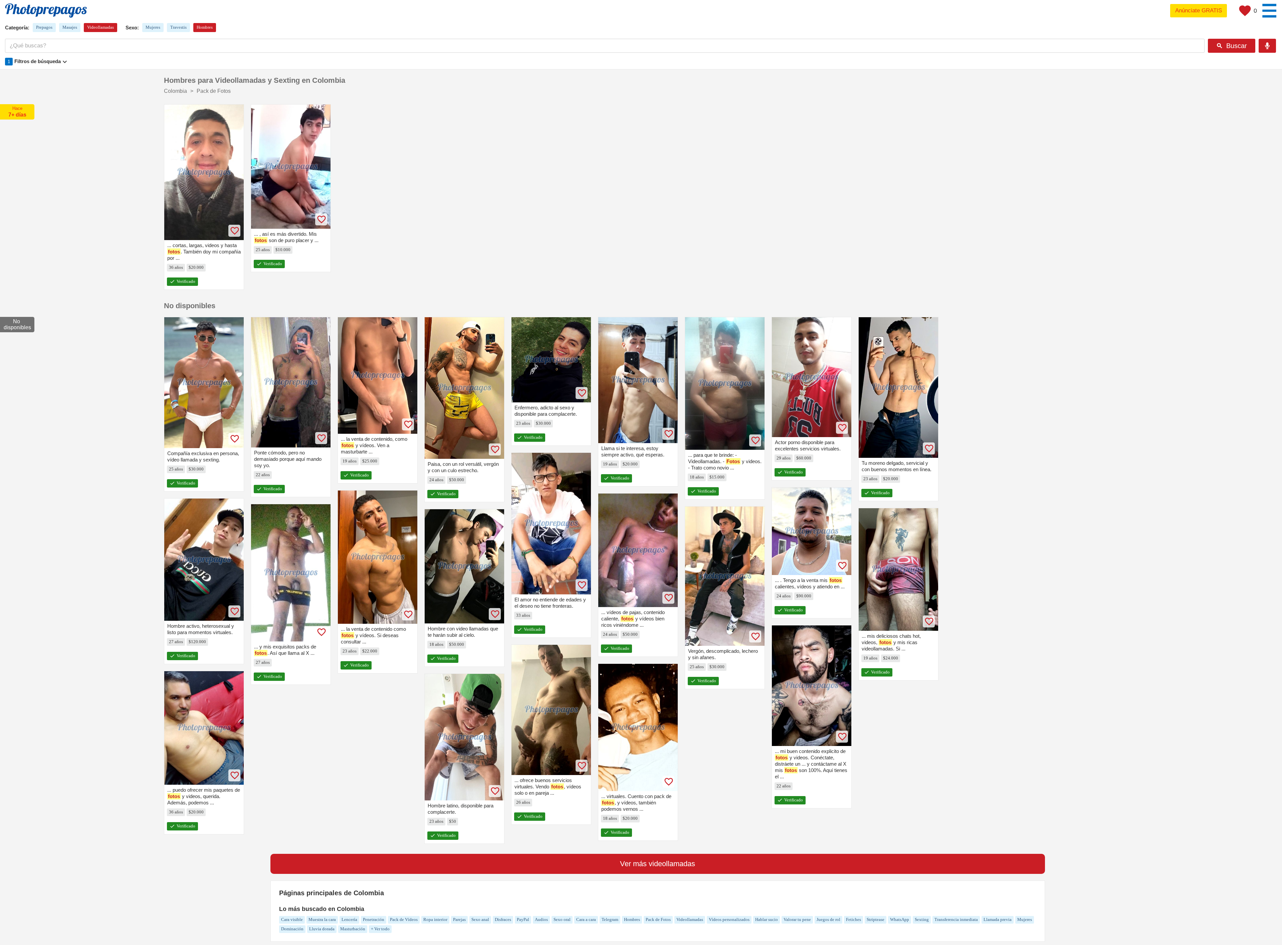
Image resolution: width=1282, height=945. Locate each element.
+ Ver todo (380, 928)
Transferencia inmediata (956, 919)
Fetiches (853, 919)
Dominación (292, 928)
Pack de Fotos (658, 919)
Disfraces (503, 919)
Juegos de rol (828, 919)
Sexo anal (480, 919)
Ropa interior (435, 919)
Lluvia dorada (322, 928)
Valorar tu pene (797, 919)
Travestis (178, 27)
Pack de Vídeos (404, 919)
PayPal (523, 919)
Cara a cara (586, 919)
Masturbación (352, 928)
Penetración (373, 919)
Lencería (349, 919)
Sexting (922, 919)
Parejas (459, 919)
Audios (541, 919)
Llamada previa (998, 919)
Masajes (69, 27)
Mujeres (153, 27)
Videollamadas (100, 27)
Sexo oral (562, 919)
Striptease (875, 919)
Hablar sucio (766, 919)
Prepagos (44, 27)
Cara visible (292, 919)
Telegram (610, 919)
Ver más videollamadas (657, 864)
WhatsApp (899, 919)
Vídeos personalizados (729, 919)
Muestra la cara (322, 919)
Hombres (205, 27)
